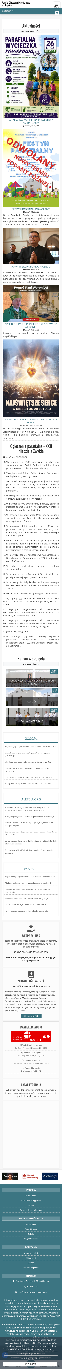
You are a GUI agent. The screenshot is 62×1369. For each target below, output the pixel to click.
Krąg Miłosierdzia (31, 1238)
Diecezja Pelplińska (31, 1267)
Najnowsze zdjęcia (31, 660)
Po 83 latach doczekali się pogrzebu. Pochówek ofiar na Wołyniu (30, 777)
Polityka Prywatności (31, 1353)
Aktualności (31, 27)
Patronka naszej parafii (31, 1200)
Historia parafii (31, 1195)
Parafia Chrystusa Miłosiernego (16, 4)
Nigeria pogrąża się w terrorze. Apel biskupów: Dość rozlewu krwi (30, 746)
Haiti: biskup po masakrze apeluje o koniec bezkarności (26, 911)
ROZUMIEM (30, 1364)
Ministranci (31, 1224)
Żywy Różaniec (31, 1229)
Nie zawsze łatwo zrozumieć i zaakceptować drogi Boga (26, 898)
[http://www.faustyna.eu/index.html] (9, 1176)
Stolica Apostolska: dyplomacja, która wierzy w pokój (25, 905)
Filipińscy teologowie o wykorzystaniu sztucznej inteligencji (28, 883)
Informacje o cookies (31, 1358)
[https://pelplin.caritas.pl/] (29, 1176)
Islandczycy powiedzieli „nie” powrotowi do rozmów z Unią (28, 762)
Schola (31, 1234)
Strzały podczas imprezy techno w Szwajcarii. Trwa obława (28, 783)
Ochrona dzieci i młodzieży (31, 1210)
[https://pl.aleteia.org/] (49, 1176)
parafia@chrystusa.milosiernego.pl (32, 1292)
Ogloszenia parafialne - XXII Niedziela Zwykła (31, 448)
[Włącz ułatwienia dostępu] (58, 13)
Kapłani (31, 1205)
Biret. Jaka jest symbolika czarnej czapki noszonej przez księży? (29, 816)
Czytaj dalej (30, 1016)
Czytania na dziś (31, 1253)
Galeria (31, 1262)
